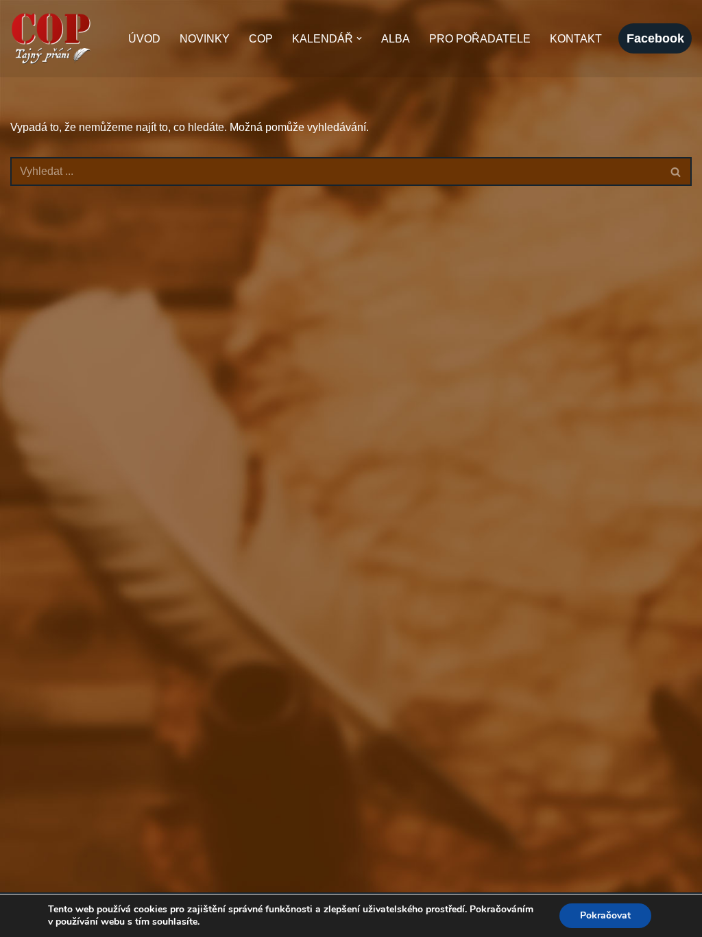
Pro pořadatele (480, 39)
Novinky (205, 39)
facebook (655, 38)
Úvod (144, 39)
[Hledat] (676, 171)
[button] (359, 38)
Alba (395, 39)
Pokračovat (605, 915)
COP (261, 39)
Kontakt (576, 39)
